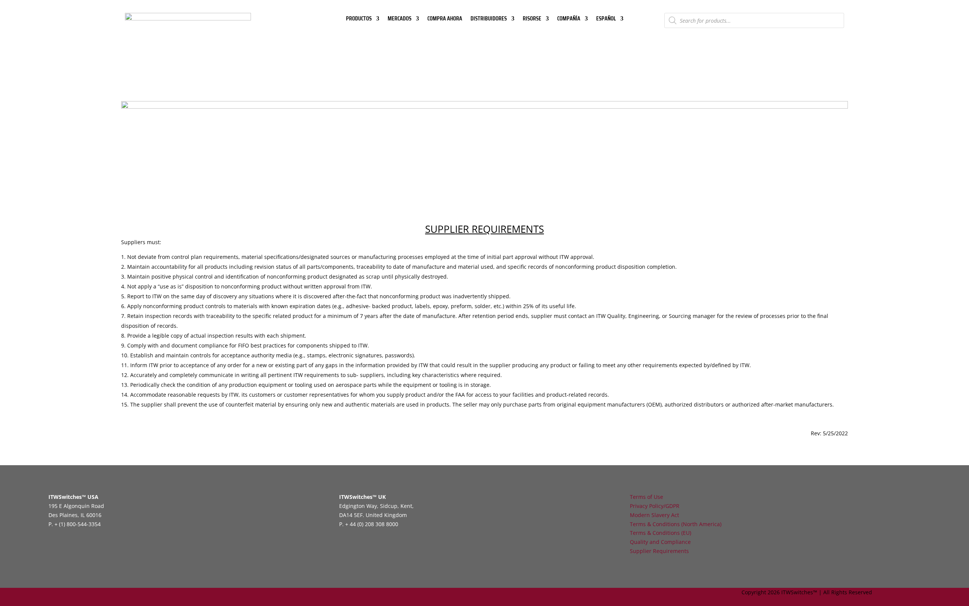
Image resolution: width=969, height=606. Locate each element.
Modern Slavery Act (654, 515)
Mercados (399, 19)
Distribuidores (488, 19)
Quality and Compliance (660, 541)
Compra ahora (444, 19)
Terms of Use (646, 496)
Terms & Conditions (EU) (660, 532)
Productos (359, 19)
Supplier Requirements (659, 551)
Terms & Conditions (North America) (675, 524)
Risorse (532, 19)
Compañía (568, 19)
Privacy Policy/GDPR (654, 505)
